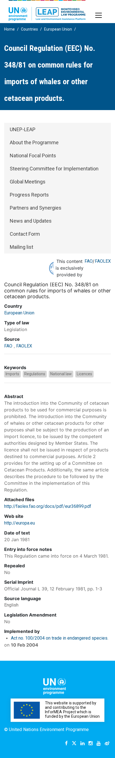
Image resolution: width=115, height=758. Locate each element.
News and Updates (31, 221)
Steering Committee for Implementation (54, 169)
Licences (84, 374)
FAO (89, 261)
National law (61, 374)
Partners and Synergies (35, 208)
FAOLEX (103, 261)
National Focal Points (33, 155)
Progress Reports (29, 195)
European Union (58, 29)
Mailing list (21, 247)
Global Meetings (27, 182)
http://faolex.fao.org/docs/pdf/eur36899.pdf (47, 506)
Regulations (34, 374)
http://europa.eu (19, 523)
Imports (12, 374)
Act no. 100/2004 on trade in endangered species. (59, 638)
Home (9, 29)
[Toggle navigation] (98, 15)
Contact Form (25, 234)
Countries (29, 29)
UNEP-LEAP (22, 129)
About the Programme (34, 142)
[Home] (47, 10)
